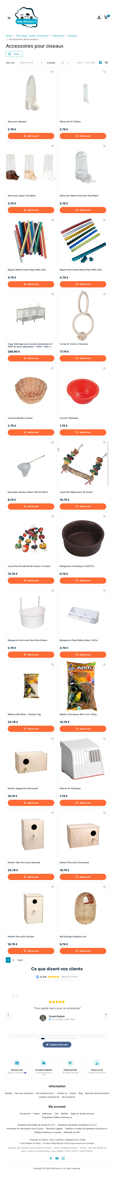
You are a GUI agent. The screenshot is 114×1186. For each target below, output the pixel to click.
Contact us (62, 1093)
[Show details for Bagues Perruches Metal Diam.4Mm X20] (83, 241)
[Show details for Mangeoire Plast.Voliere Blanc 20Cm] (83, 612)
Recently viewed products (97, 1093)
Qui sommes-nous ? (45, 1093)
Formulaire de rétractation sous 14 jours (25, 1128)
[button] (9, 17)
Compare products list (49, 1097)
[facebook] (51, 1158)
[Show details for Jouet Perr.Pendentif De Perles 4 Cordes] (31, 538)
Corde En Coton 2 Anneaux (74, 344)
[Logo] (26, 17)
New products (68, 1097)
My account (25, 1113)
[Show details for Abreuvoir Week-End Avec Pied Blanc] (83, 167)
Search (73, 1093)
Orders (36, 1113)
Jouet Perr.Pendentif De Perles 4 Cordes (29, 566)
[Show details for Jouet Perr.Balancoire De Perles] (83, 464)
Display (51, 62)
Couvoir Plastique (69, 418)
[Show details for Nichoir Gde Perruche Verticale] (31, 834)
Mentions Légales (54, 1128)
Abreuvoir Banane (17, 121)
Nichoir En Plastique (70, 788)
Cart (56, 1113)
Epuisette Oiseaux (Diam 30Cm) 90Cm (28, 492)
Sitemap (8, 1093)
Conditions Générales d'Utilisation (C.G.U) (77, 1125)
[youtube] (57, 1158)
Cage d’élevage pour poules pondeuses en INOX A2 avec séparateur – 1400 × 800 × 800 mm (30, 345)
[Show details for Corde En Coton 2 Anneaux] (83, 316)
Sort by (10, 62)
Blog (81, 1093)
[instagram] (63, 1158)
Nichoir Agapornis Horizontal (23, 788)
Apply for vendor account (82, 1113)
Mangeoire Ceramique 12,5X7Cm (77, 566)
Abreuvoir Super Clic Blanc (22, 195)
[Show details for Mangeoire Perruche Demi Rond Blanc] (31, 612)
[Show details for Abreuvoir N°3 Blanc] (83, 93)
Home (9, 35)
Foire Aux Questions (24, 1093)
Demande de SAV (72, 1132)
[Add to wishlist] (52, 72)
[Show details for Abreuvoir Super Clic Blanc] (31, 167)
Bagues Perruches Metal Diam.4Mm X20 (81, 269)
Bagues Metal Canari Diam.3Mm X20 (27, 269)
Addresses (47, 1113)
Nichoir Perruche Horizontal (74, 862)
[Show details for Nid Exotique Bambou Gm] (83, 908)
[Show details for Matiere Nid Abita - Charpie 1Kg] (31, 686)
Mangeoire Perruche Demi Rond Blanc (27, 640)
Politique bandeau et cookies (47, 1132)
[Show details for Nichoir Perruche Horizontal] (83, 834)
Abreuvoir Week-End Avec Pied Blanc (79, 195)
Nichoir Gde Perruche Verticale (24, 862)
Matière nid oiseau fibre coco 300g (78, 714)
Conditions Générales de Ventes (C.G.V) (36, 1125)
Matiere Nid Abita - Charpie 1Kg (24, 714)
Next (20, 960)
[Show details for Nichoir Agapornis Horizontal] (31, 760)
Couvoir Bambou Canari (20, 418)
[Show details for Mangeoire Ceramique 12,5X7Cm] (83, 538)
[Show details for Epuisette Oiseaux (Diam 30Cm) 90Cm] (31, 464)
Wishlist (64, 1113)
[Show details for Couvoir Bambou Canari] (31, 390)
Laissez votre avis (59, 1044)
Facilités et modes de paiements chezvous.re (86, 1128)
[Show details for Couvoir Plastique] (83, 390)
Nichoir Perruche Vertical (21, 936)
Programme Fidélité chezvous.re (57, 1117)
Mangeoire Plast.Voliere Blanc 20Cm (79, 640)
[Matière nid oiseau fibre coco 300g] (83, 686)
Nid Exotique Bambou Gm (73, 936)
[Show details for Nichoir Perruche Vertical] (31, 908)
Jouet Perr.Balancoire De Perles (76, 492)
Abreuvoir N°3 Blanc (70, 121)
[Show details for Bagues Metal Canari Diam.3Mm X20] (31, 241)
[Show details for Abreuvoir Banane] (31, 93)
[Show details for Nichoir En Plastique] (83, 760)
